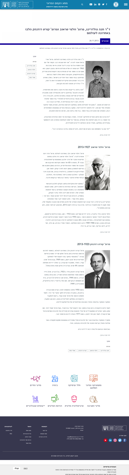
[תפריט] (125, 4)
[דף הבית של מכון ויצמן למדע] (17, 5)
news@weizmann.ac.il (73, 437)
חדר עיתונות (9, 430)
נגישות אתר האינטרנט (25, 440)
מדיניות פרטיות (27, 433)
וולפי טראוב (31, 70)
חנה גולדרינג (31, 66)
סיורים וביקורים (43, 437)
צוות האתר (28, 443)
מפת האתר (28, 430)
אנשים (105, 41)
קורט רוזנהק (31, 73)
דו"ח (93, 48)
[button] (82, 4)
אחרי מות (32, 77)
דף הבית (107, 48)
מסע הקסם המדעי (57, 5)
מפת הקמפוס (43, 433)
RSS (11, 433)
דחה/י (25, 468)
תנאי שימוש (28, 437)
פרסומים (100, 48)
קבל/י (17, 468)
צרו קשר (45, 430)
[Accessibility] (116, 4)
